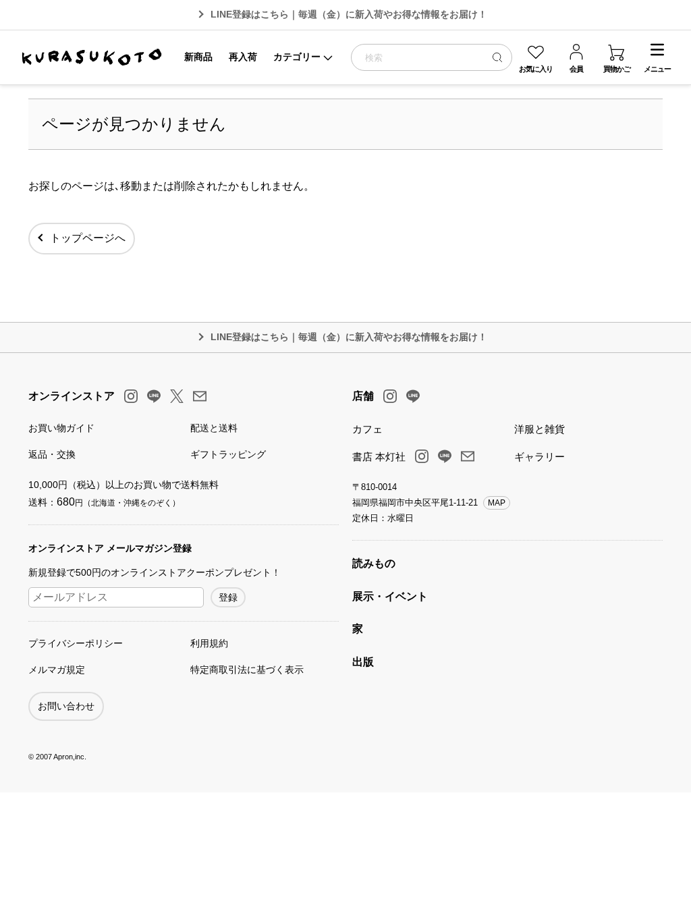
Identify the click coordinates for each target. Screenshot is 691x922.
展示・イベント (390, 596)
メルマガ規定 (56, 669)
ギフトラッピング (228, 454)
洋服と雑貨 (539, 429)
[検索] (497, 57)
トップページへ (88, 238)
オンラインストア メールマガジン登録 (110, 548)
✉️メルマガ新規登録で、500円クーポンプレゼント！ (349, 14)
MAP (496, 503)
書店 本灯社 (379, 456)
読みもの (373, 563)
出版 (363, 662)
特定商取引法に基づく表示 (247, 669)
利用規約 (209, 643)
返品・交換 (52, 454)
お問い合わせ (66, 706)
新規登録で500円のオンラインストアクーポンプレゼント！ (154, 572)
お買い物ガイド (61, 428)
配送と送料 (214, 428)
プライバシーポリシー (75, 643)
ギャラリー (539, 456)
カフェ (367, 429)
